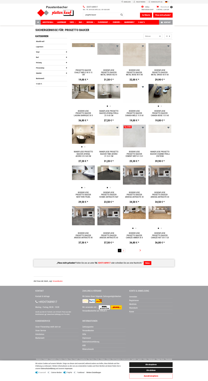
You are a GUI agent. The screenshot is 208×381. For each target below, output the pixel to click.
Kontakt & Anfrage (42, 296)
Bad (80, 22)
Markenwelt (129, 22)
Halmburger (151, 359)
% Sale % (141, 22)
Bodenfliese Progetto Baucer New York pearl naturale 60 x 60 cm (83, 194)
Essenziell (42, 372)
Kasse (131, 311)
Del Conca (91, 359)
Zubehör (116, 22)
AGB (84, 345)
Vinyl (72, 22)
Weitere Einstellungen (93, 372)
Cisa (71, 359)
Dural (97, 359)
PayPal (69, 372)
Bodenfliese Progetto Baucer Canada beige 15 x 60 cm (160, 113)
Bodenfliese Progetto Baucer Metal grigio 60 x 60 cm (160, 72)
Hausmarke (169, 359)
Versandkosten (58, 281)
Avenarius (39, 359)
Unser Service (40, 330)
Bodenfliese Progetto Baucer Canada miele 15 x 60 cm (134, 113)
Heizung (90, 22)
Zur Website (146, 15)
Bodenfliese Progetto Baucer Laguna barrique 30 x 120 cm (83, 113)
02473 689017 (104, 263)
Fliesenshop (103, 22)
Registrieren (134, 300)
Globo (145, 359)
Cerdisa (66, 359)
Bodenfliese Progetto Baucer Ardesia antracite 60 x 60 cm (160, 194)
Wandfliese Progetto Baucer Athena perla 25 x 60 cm (108, 113)
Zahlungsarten (88, 327)
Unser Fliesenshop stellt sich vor (48, 327)
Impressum (68, 368)
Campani (45, 359)
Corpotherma (83, 359)
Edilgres (103, 359)
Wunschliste (92, 46)
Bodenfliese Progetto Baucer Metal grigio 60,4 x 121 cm (109, 72)
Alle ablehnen (151, 370)
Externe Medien (56, 372)
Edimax (109, 359)
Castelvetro (53, 359)
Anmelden (133, 297)
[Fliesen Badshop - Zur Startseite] (55, 10)
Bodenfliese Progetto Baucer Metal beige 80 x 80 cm (134, 72)
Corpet (76, 359)
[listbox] (108, 91)
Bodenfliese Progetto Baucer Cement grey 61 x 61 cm (134, 154)
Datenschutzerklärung (90, 342)
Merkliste (132, 304)
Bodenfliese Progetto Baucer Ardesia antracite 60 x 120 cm (109, 235)
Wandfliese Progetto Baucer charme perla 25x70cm (160, 154)
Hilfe (84, 334)
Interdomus (39, 334)
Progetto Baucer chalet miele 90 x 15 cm (83, 72)
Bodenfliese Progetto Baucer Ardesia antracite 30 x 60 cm (134, 194)
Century (60, 359)
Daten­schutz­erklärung (48, 368)
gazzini (140, 359)
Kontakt (167, 22)
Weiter (147, 263)
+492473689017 (47, 302)
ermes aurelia (126, 359)
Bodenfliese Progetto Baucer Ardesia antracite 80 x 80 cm (83, 235)
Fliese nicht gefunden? (163, 15)
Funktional (80, 372)
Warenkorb (133, 308)
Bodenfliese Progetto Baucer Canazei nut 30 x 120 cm (160, 235)
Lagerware (61, 22)
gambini (134, 359)
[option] (109, 91)
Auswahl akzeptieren (151, 376)
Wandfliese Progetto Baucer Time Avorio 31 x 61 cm (108, 154)
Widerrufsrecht (88, 349)
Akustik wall (47, 22)
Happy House (160, 359)
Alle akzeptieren (151, 364)
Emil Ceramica (116, 359)
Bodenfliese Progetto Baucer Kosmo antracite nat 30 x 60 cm (108, 194)
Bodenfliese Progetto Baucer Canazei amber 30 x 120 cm (134, 235)
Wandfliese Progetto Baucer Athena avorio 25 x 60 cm (83, 154)
